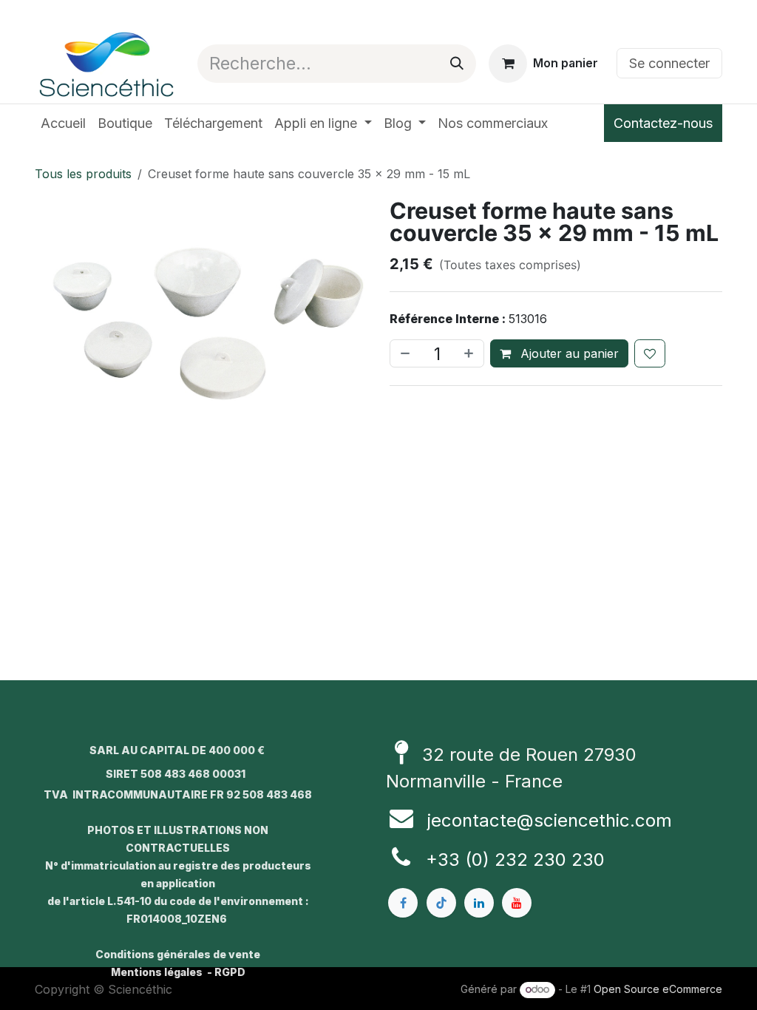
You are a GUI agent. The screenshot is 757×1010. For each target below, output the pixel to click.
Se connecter (669, 63)
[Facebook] (403, 873)
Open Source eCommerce (658, 989)
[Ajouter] (470, 353)
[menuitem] (63, 123)
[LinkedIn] (479, 873)
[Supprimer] (403, 353)
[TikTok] (441, 873)
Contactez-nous (663, 123)
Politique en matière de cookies (121, 977)
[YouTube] (517, 873)
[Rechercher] (457, 63)
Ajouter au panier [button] (568, 353)
